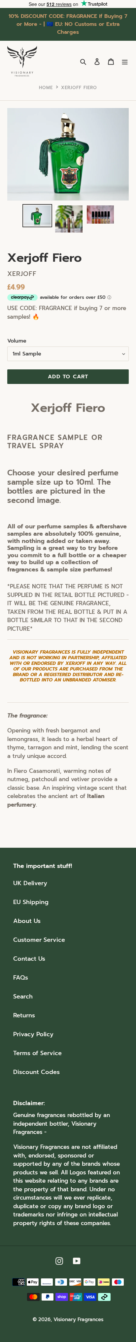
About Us (27, 921)
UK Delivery (30, 883)
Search (23, 996)
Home (46, 87)
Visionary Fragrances (78, 1319)
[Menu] (125, 61)
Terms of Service (37, 1053)
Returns (24, 1015)
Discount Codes (36, 1072)
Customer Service (39, 939)
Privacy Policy (33, 1034)
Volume (16, 341)
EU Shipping (31, 902)
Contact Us (29, 958)
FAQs (20, 977)
